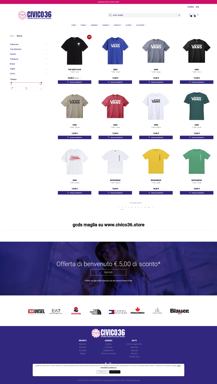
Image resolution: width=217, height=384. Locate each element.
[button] (182, 365)
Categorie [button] (14, 59)
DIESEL (31, 307)
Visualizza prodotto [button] (76, 82)
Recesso (134, 353)
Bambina (82, 347)
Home (12, 36)
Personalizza (102, 371)
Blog (197, 7)
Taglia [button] (12, 69)
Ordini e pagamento (134, 344)
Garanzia (134, 350)
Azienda (108, 344)
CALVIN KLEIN (155, 307)
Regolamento (108, 350)
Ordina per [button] (14, 44)
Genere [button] (13, 54)
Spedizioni (134, 347)
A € (26, 87)
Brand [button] (12, 64)
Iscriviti (108, 272)
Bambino (82, 344)
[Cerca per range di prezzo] (41, 89)
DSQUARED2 (136, 307)
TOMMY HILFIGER (114, 307)
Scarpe (82, 353)
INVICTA (74, 307)
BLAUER (172, 307)
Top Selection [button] (15, 49)
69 (148, 207)
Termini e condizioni (108, 353)
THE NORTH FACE (96, 308)
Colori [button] (12, 74)
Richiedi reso (134, 357)
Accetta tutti (115, 371)
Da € (12, 87)
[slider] (11, 82)
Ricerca (19, 36)
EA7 (52, 307)
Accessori (82, 350)
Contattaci (190, 7)
